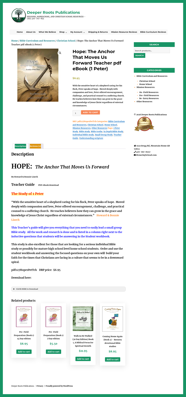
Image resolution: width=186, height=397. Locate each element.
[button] (60, 52)
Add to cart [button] (24, 351)
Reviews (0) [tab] (35, 146)
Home (20, 32)
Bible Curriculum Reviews (153, 32)
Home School (110, 125)
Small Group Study (104, 135)
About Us (30, 32)
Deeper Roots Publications (53, 12)
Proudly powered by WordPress (59, 386)
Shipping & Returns (98, 32)
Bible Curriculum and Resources (37, 40)
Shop (62, 32)
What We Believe (47, 32)
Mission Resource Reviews (124, 32)
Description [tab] (20, 146)
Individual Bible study (83, 135)
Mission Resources (82, 128)
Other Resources (99, 128)
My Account (76, 32)
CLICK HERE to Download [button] (27, 289)
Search (139, 55)
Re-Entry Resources (149, 98)
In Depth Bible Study (113, 131)
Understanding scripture (91, 138)
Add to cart (90, 112)
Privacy (39, 386)
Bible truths (96, 131)
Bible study (84, 131)
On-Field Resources (148, 92)
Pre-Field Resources (149, 95)
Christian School (66, 40)
